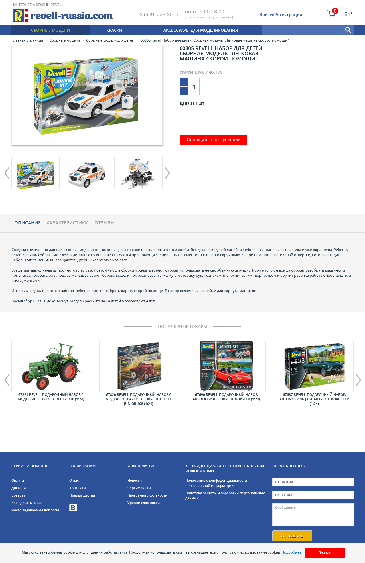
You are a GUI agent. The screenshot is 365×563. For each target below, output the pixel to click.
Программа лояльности (147, 495)
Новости (134, 480)
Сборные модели (50, 30)
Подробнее (291, 552)
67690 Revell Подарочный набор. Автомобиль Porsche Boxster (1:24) (226, 397)
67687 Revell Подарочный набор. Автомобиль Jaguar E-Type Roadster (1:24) (314, 399)
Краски (114, 30)
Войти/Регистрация (280, 14)
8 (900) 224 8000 (159, 14)
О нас (74, 480)
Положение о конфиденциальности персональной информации (216, 483)
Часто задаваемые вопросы (35, 510)
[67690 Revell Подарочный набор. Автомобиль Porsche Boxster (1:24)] (226, 366)
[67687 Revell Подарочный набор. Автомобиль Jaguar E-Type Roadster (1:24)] (314, 366)
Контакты (77, 487)
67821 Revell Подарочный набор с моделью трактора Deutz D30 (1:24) (51, 397)
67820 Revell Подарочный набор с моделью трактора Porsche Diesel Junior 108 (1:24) (139, 399)
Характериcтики (67, 223)
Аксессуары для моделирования (200, 30)
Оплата (17, 480)
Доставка (19, 487)
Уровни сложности (143, 502)
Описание (27, 223)
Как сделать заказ (26, 502)
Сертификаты (139, 487)
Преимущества (82, 495)
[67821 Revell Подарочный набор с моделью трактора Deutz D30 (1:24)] (51, 366)
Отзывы (104, 223)
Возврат (18, 495)
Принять (325, 553)
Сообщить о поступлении (213, 139)
